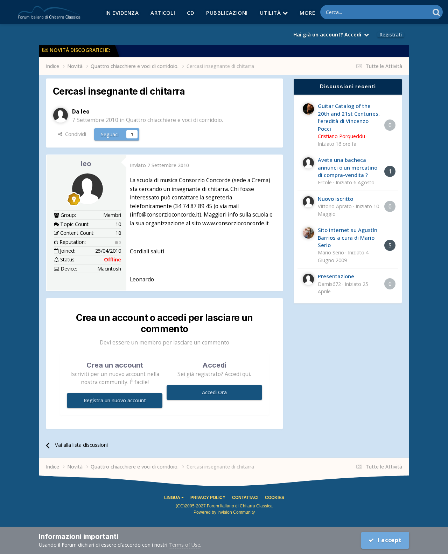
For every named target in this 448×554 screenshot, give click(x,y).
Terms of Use (184, 544)
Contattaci (245, 497)
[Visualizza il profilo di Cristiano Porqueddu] (308, 109)
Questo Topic (405, 12)
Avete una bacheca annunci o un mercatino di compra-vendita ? (347, 167)
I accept (388, 540)
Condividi (74, 134)
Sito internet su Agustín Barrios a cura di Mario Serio (347, 237)
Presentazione (336, 276)
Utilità (271, 12)
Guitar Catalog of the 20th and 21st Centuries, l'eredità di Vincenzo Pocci (349, 117)
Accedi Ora (214, 392)
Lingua (172, 497)
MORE (307, 12)
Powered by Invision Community (224, 512)
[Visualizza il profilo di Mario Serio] (308, 233)
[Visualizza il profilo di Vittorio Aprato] (308, 202)
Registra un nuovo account (115, 400)
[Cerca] (436, 12)
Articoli (162, 12)
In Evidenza (122, 12)
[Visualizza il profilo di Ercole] (308, 163)
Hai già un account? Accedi (328, 34)
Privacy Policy (207, 497)
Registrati (390, 34)
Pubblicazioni (227, 12)
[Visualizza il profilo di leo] (60, 115)
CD (190, 12)
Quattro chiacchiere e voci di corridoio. (174, 120)
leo (86, 163)
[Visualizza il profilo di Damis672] (308, 279)
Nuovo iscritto (335, 198)
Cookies (274, 497)
